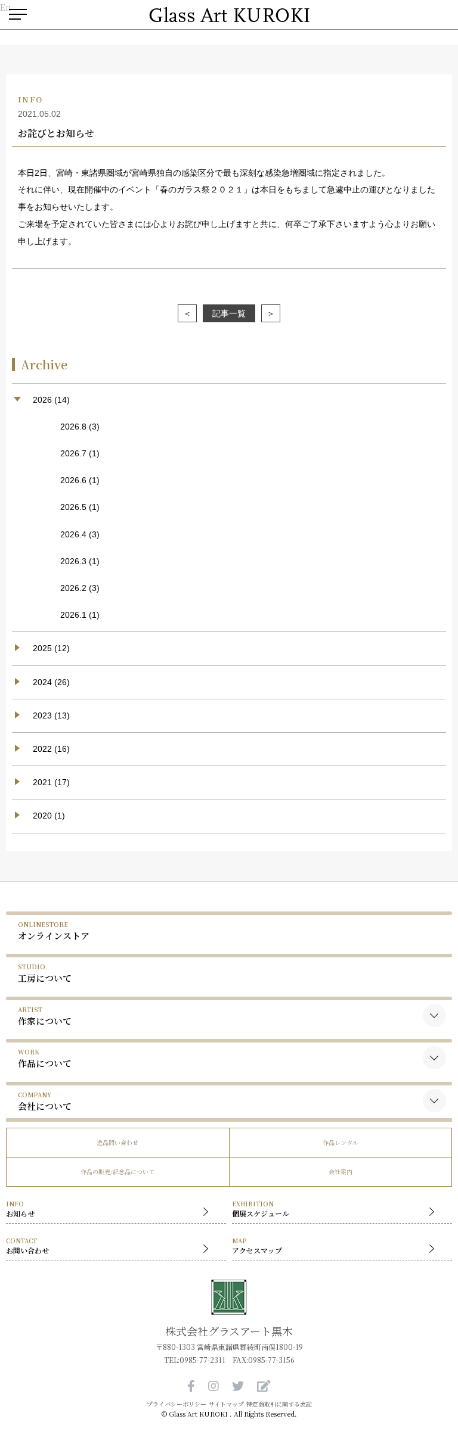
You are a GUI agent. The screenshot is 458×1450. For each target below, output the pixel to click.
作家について (45, 1016)
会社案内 (340, 1171)
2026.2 (73, 588)
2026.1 (73, 615)
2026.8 (73, 426)
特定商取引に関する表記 (279, 1404)
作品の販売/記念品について (117, 1171)
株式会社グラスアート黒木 (229, 1331)
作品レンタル (340, 1142)
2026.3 (73, 561)
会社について (45, 1101)
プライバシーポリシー (176, 1404)
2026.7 (73, 453)
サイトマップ (226, 1404)
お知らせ (20, 1208)
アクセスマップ (257, 1245)
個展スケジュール (260, 1208)
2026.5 (73, 507)
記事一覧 (229, 313)
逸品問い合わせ (117, 1142)
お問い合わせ (27, 1245)
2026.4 (73, 534)
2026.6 (73, 480)
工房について (45, 973)
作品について (45, 1058)
